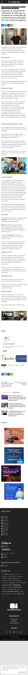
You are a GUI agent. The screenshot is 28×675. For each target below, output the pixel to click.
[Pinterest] (8, 25)
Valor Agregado (7, 6)
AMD (6, 574)
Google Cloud (18, 580)
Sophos (3, 593)
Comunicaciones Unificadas (15, 6)
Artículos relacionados (6, 392)
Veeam (19, 593)
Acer (3, 574)
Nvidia (15, 589)
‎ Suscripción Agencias (14, 623)
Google (14, 580)
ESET (19, 578)
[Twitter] (5, 25)
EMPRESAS (18, 5)
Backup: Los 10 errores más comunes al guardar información (21, 383)
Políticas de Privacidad (14, 636)
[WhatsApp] (11, 25)
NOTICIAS (3, 5)
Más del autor (16, 392)
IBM (18, 582)
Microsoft (10, 589)
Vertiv (23, 593)
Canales (3, 6)
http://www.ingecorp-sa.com (7, 308)
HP (16, 582)
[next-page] (4, 419)
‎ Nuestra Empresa (14, 619)
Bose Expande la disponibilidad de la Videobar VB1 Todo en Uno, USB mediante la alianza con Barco (7, 385)
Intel (24, 582)
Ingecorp (17, 365)
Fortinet (10, 580)
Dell (8, 578)
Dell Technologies (13, 578)
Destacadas (3, 8)
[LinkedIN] (6, 351)
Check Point (10, 576)
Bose (13, 365)
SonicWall (21, 591)
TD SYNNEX (8, 593)
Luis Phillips (22, 365)
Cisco (14, 576)
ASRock (16, 574)
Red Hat (4, 591)
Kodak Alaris (4, 587)
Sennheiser (4, 366)
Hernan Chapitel (5, 582)
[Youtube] (21, 632)
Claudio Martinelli (20, 576)
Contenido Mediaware (9, 344)
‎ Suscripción (14, 620)
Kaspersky (17, 584)
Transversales (23, 6)
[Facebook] (2, 25)
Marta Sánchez (5, 589)
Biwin (20, 574)
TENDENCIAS (11, 5)
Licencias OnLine (17, 587)
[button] (2, 2)
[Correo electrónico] (4, 351)
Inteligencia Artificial (7, 585)
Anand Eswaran (11, 574)
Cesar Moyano (4, 576)
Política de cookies (5, 669)
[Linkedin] (14, 632)
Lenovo (9, 587)
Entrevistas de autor (15, 8)
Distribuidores (8, 8)
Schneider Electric (13, 591)
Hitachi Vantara (12, 582)
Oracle (19, 589)
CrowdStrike (4, 578)
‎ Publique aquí (14, 621)
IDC (21, 582)
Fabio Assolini (4, 580)
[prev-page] (2, 419)
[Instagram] (10, 632)
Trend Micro (14, 593)
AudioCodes (9, 365)
